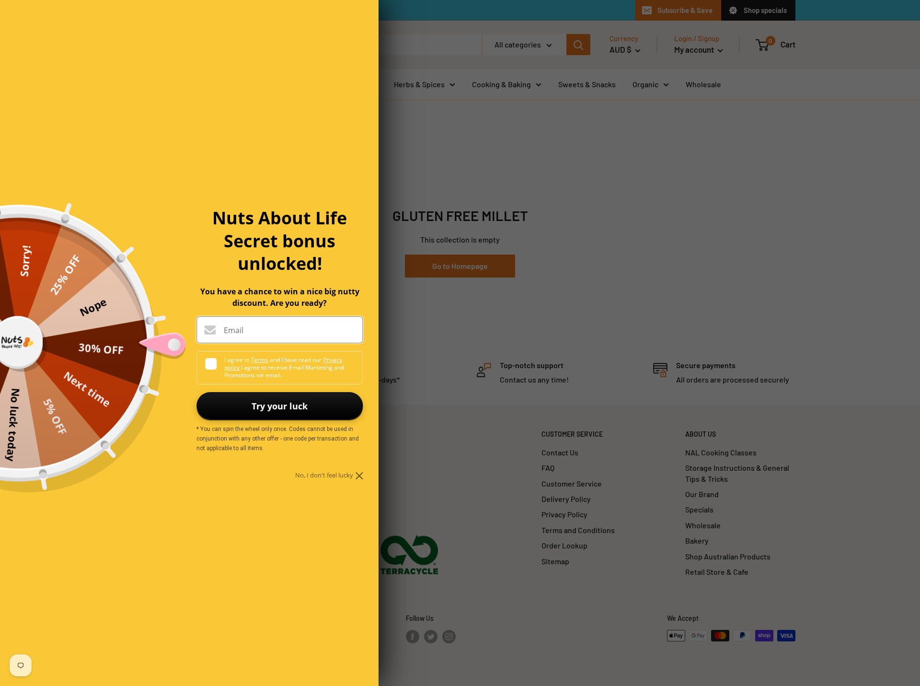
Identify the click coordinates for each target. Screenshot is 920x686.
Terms (259, 360)
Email (233, 330)
